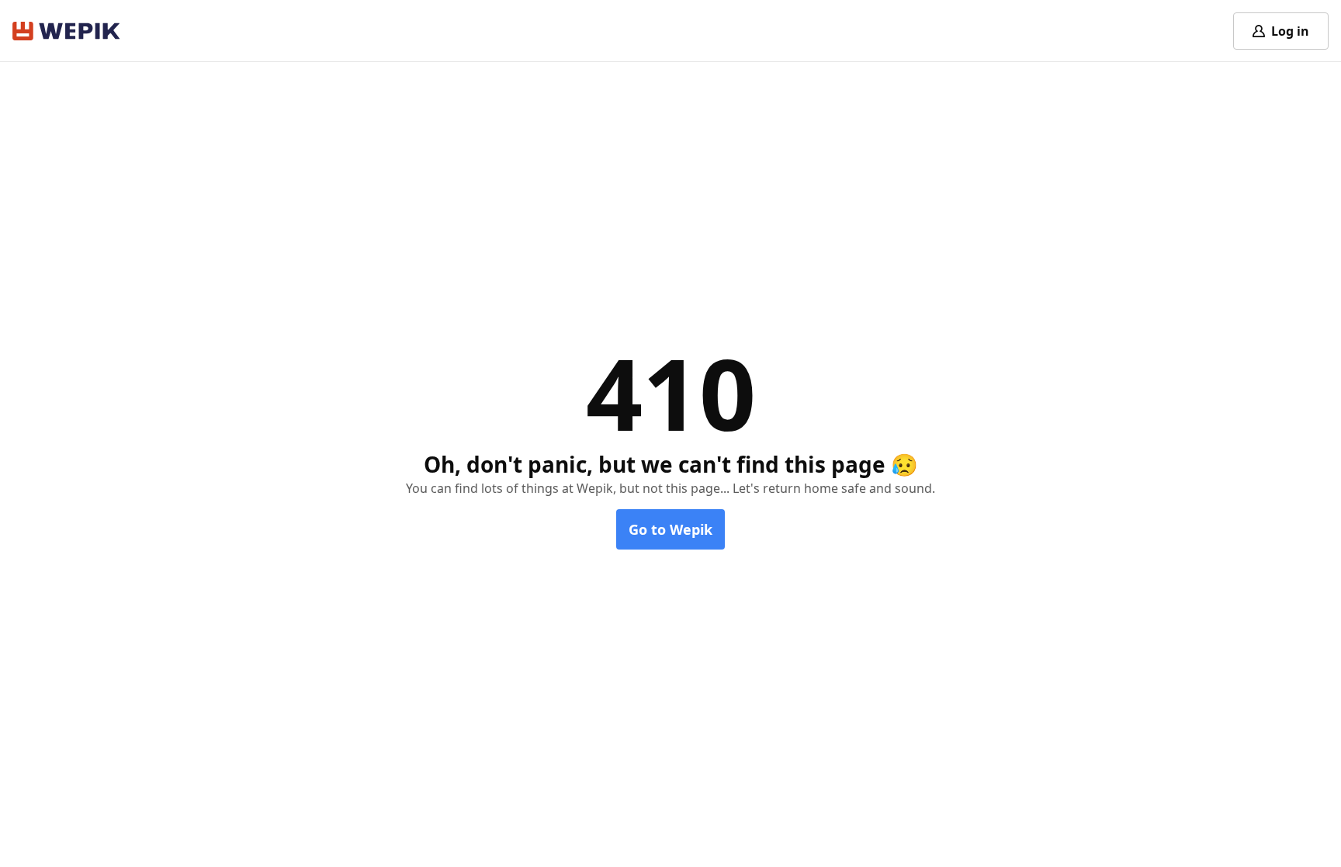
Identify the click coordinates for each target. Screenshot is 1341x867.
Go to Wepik (670, 529)
